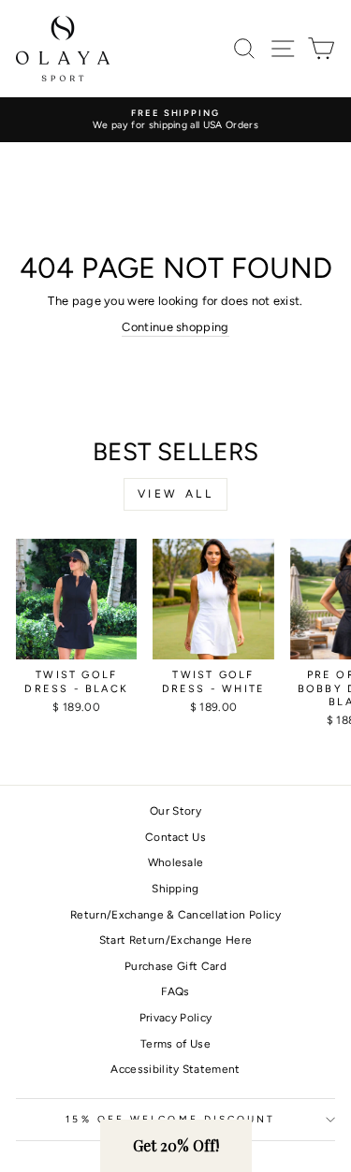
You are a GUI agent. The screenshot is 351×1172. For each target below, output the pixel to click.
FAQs (175, 991)
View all (176, 493)
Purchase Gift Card (175, 966)
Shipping (175, 888)
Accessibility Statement (175, 1069)
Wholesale (176, 862)
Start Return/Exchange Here (175, 940)
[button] (176, 1146)
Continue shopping (175, 327)
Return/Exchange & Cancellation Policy (175, 914)
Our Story (175, 811)
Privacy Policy (175, 1017)
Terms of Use (175, 1043)
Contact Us (175, 837)
